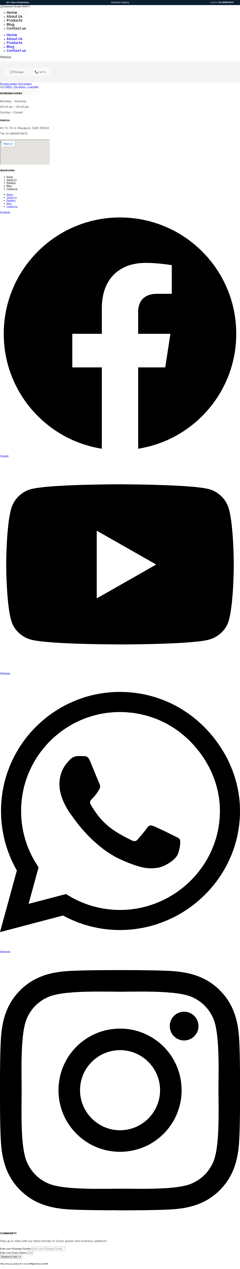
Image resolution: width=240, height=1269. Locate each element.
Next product (25, 83)
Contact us (16, 28)
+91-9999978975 (225, 2)
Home (12, 12)
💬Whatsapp (16, 72)
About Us (14, 16)
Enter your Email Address (13, 1252)
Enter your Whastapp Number (16, 1248)
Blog (10, 24)
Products (14, 20)
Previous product (8, 83)
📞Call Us (40, 72)
